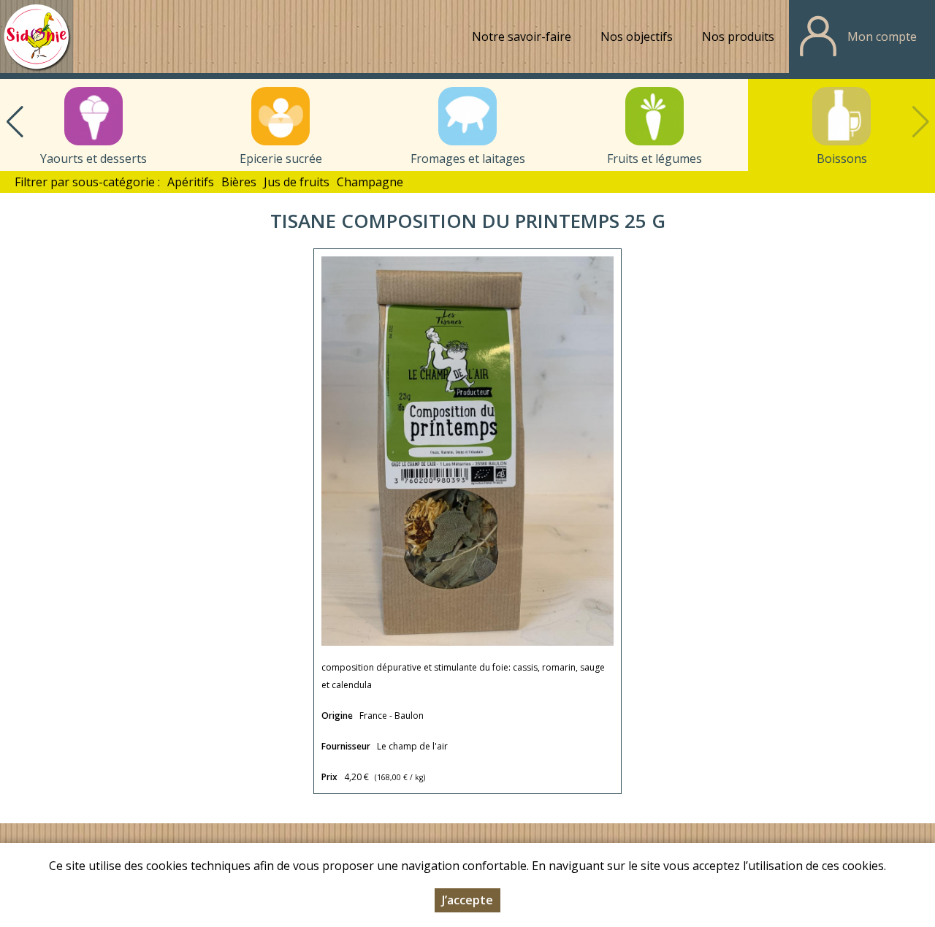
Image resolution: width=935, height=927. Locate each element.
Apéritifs (190, 182)
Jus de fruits (296, 182)
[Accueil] (36, 36)
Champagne (370, 182)
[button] (14, 122)
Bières (238, 182)
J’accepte (467, 900)
